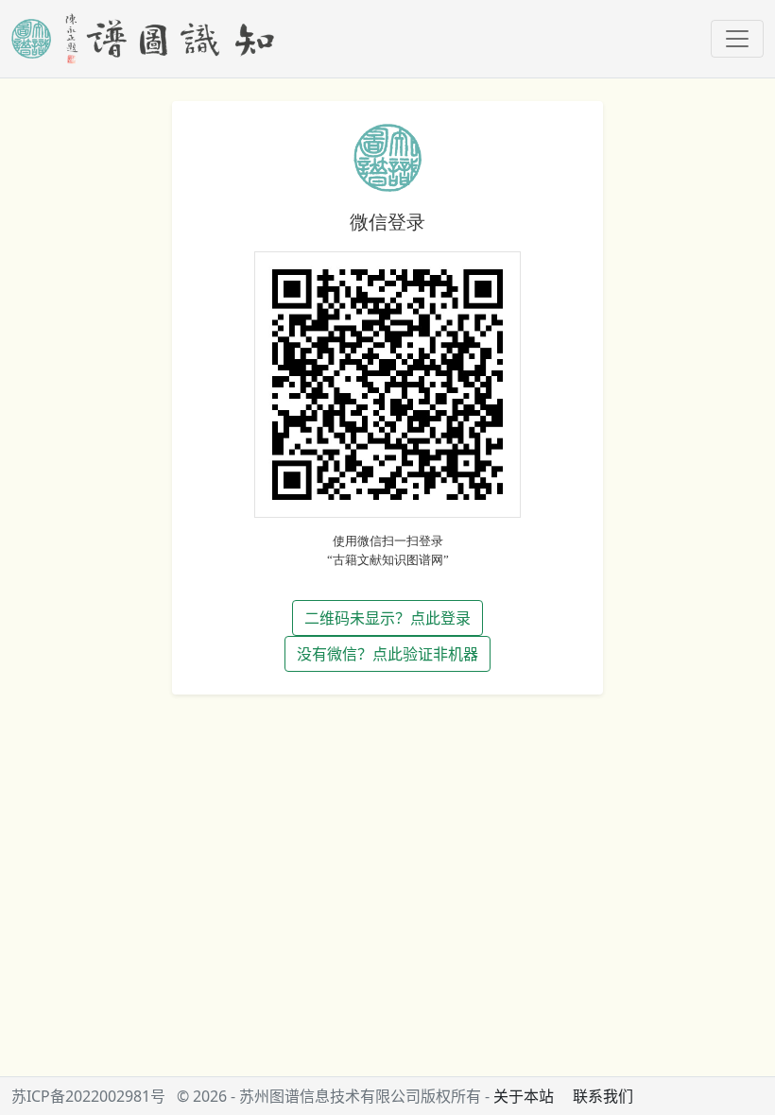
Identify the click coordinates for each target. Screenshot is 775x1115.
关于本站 (523, 1096)
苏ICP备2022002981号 (88, 1096)
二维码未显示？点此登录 (387, 618)
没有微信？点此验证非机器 (387, 653)
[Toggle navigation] (737, 39)
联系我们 (603, 1096)
